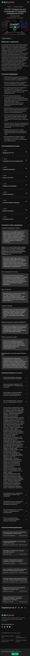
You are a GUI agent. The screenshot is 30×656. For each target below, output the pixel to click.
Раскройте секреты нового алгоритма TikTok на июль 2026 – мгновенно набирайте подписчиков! (15, 579)
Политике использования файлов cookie (8, 640)
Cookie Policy (18, 651)
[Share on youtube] (9, 627)
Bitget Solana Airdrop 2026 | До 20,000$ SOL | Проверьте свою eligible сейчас (14, 588)
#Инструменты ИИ (15, 16)
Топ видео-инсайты (18, 6)
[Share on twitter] (2, 627)
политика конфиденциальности (21, 636)
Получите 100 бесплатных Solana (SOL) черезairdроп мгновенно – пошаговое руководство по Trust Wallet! (12, 598)
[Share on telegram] (7, 627)
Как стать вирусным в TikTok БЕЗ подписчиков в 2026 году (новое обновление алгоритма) (15, 570)
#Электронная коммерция (9, 535)
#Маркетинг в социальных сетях (10, 544)
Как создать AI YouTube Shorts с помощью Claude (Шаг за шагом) (13, 551)
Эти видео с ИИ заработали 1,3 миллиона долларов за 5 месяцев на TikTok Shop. (13, 560)
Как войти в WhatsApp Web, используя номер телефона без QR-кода (14, 542)
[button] (15, 27)
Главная (9, 6)
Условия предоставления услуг (8, 636)
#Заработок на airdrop (8, 591)
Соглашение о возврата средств (21, 640)
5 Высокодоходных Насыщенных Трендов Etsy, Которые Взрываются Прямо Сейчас (14, 532)
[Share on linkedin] (4, 627)
